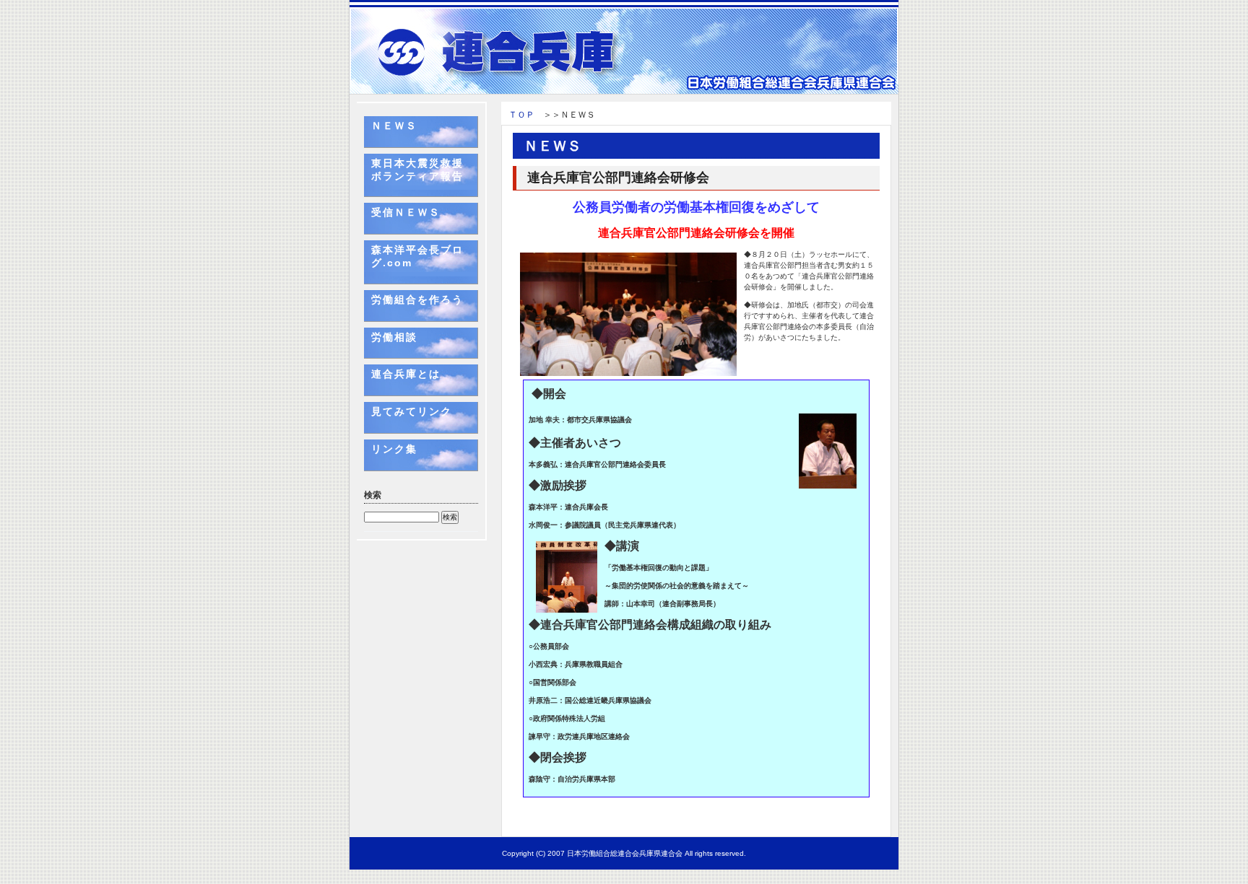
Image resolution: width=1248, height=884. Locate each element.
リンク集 (394, 449)
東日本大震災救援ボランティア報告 (417, 169)
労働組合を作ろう (417, 299)
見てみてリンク (411, 411)
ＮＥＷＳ (394, 125)
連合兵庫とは (406, 374)
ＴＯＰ (521, 115)
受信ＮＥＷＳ (406, 212)
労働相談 (394, 337)
